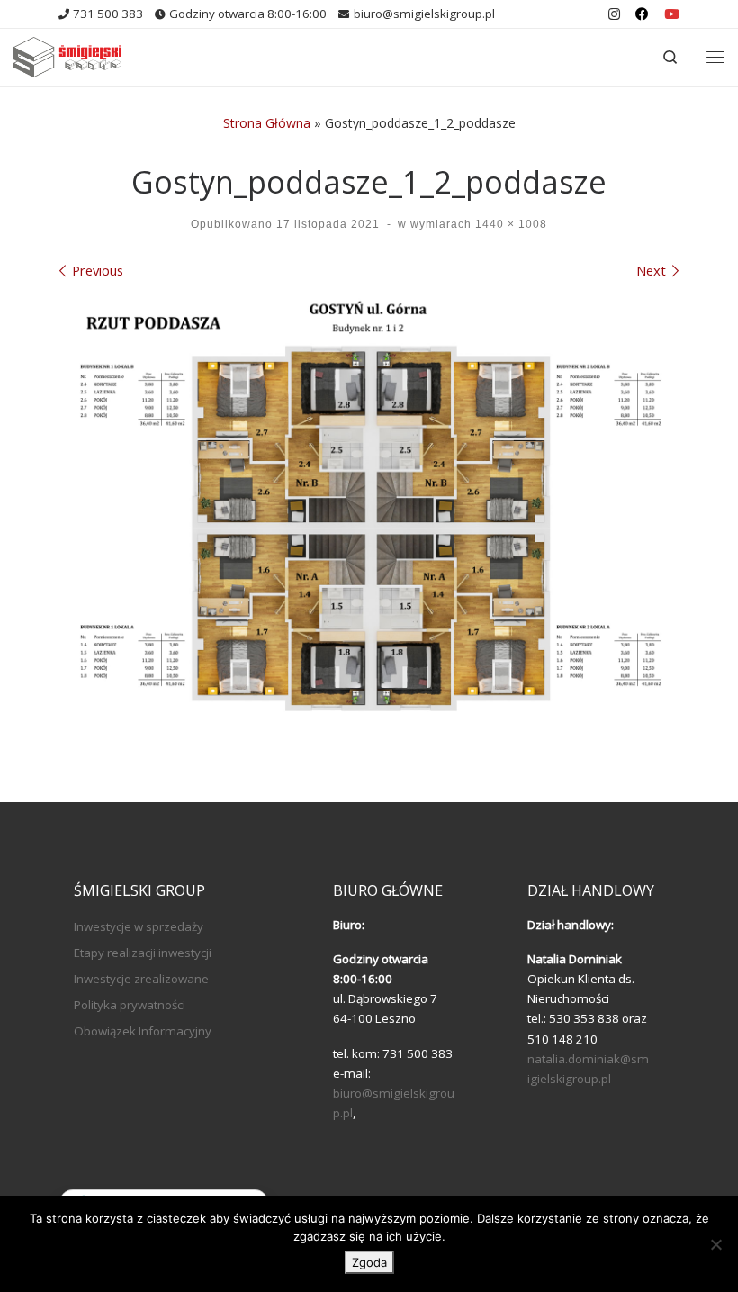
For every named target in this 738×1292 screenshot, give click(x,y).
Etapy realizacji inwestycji (143, 952)
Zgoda (369, 1262)
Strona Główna (266, 122)
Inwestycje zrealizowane (141, 979)
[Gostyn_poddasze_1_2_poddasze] (369, 511)
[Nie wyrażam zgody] (715, 1244)
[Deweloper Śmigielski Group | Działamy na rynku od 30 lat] (68, 54)
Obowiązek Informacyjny (143, 1031)
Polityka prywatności (129, 1005)
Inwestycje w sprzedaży (138, 926)
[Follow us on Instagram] (614, 14)
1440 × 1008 (509, 224)
